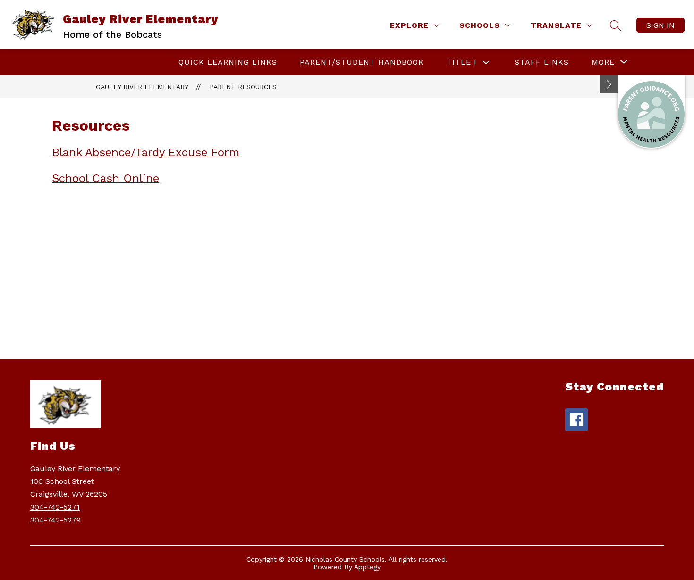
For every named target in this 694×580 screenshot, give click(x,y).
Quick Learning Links (227, 62)
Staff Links (542, 62)
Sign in (660, 25)
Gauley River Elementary (142, 87)
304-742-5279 (55, 519)
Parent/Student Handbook (362, 62)
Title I (462, 62)
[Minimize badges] (609, 84)
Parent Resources (243, 87)
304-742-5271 (55, 507)
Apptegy (367, 567)
